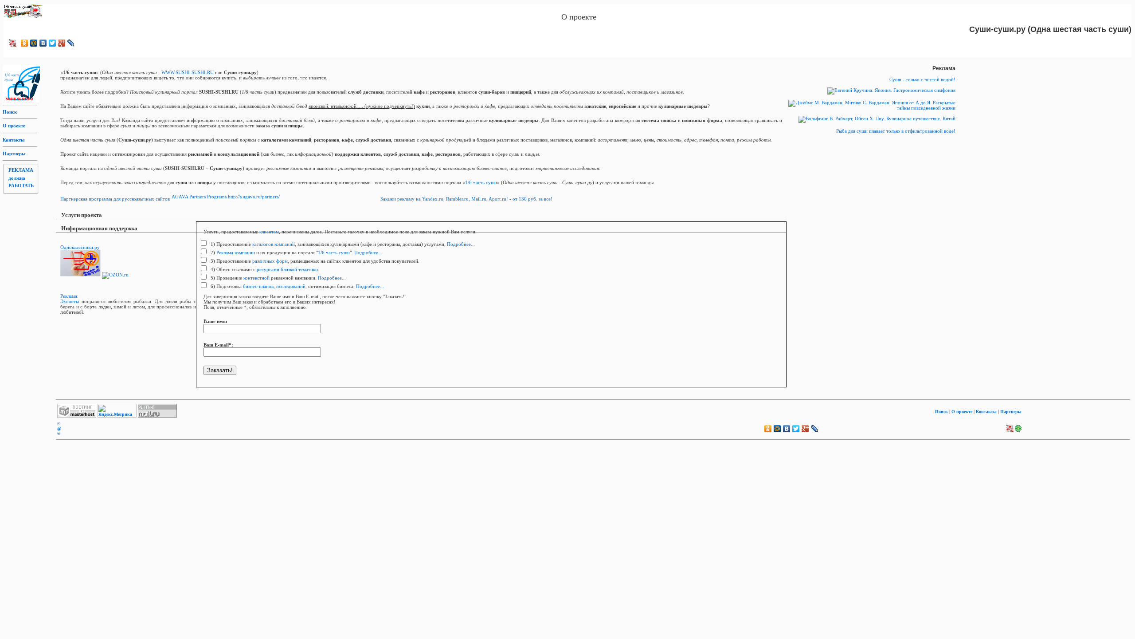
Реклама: (69, 296)
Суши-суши (17, 13)
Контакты (14, 139)
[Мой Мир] (34, 43)
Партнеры (14, 153)
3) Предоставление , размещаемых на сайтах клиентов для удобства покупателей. (314, 261)
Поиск (10, 111)
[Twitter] (52, 43)
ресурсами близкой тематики (287, 269)
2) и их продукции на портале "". (281, 252)
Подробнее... (461, 244)
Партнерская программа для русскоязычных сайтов (115, 198)
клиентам (269, 231)
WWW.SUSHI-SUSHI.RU (187, 72)
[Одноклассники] (24, 43)
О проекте (14, 125)
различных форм (270, 261)
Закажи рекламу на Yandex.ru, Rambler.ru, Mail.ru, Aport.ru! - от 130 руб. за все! (466, 198)
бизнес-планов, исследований (274, 286)
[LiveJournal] (71, 43)
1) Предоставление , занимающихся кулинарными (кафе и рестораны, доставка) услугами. (327, 244)
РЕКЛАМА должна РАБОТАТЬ (21, 177)
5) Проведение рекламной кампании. (263, 277)
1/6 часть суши (481, 182)
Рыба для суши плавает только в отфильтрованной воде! (895, 131)
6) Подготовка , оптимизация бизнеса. (282, 286)
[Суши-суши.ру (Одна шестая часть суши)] (12, 43)
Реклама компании (235, 252)
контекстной (256, 277)
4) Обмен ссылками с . (264, 269)
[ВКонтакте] (43, 43)
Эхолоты (69, 301)
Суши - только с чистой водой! (922, 79)
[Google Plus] (62, 43)
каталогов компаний (273, 244)
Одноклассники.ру (80, 247)
